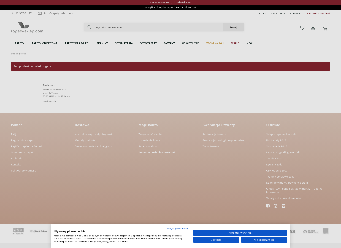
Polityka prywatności (177, 228)
